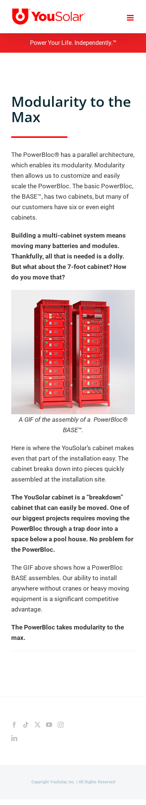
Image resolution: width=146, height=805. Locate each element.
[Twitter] (37, 725)
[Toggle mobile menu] (131, 18)
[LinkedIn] (14, 738)
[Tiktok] (26, 725)
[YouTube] (49, 725)
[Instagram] (61, 725)
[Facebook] (14, 725)
